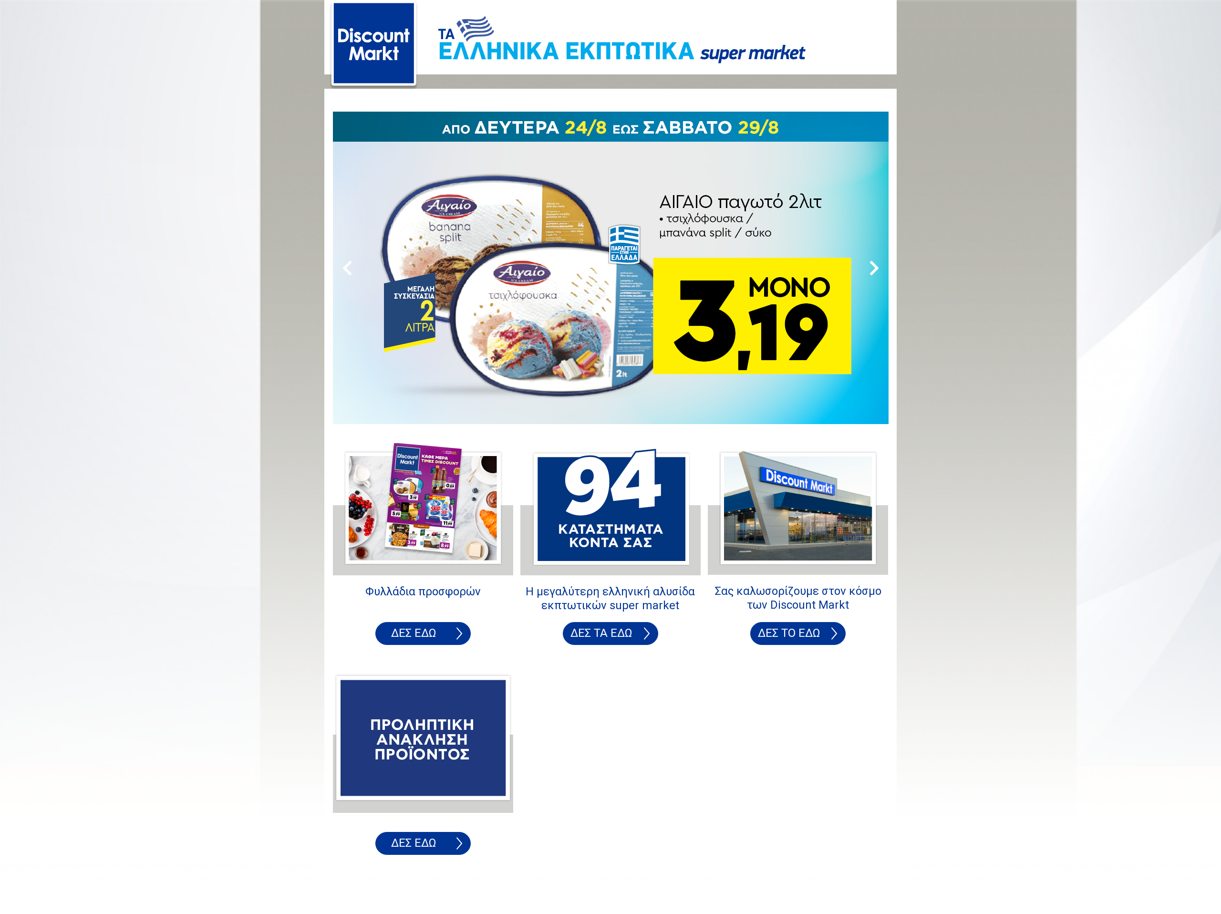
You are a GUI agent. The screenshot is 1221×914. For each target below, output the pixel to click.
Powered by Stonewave (368, 894)
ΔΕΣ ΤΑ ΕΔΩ (601, 633)
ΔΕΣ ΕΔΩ (413, 633)
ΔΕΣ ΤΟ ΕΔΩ (789, 633)
